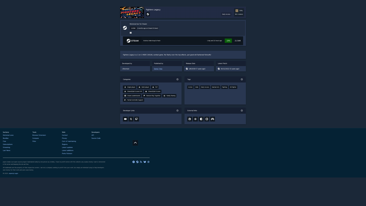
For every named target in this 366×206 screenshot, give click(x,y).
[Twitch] (136, 119)
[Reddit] (148, 162)
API (93, 135)
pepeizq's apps (13, 173)
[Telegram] (133, 162)
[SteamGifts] (206, 119)
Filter (34, 141)
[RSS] (141, 162)
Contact (65, 135)
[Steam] (137, 162)
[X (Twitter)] (131, 119)
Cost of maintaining (69, 141)
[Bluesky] (145, 162)
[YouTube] (125, 119)
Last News (6, 150)
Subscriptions (7, 144)
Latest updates (67, 147)
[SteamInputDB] (212, 119)
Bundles (5, 138)
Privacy (64, 138)
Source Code (96, 138)
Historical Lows (8, 135)
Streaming (6, 147)
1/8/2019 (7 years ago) (197, 69)
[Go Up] (135, 143)
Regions (65, 144)
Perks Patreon (67, 153)
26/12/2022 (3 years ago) (230, 69)
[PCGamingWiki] (201, 119)
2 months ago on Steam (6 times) (147, 28)
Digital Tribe (158, 69)
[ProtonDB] (195, 119)
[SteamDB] (189, 119)
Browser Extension (39, 135)
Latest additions (67, 150)
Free (4, 141)
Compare (35, 138)
